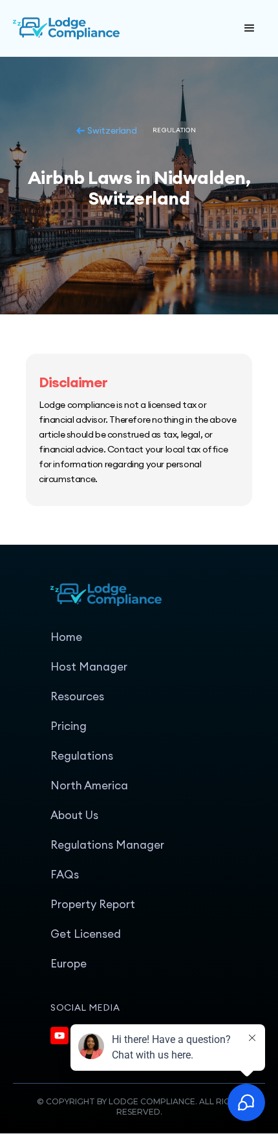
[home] (110, 28)
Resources (77, 696)
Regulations (81, 756)
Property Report (92, 904)
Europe (68, 963)
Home (66, 637)
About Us (74, 815)
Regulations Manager (107, 845)
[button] (249, 28)
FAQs (64, 874)
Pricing (68, 726)
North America (89, 785)
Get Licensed (85, 934)
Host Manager (88, 667)
